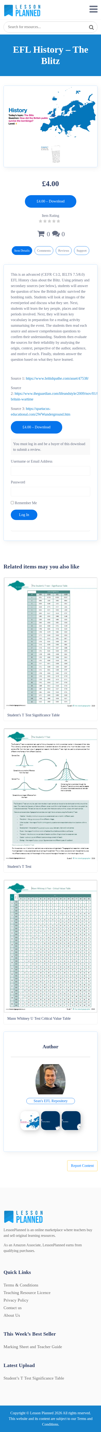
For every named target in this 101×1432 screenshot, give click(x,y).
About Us (12, 1315)
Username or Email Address (31, 461)
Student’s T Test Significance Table (34, 1378)
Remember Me (25, 503)
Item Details (22, 250)
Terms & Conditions (21, 1285)
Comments (44, 250)
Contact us (13, 1307)
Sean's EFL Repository (51, 1101)
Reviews (63, 250)
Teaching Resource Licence (27, 1292)
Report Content (82, 1166)
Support (82, 250)
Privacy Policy (16, 1300)
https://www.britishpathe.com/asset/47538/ (57, 378)
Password (18, 482)
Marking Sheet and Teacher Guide (33, 1346)
